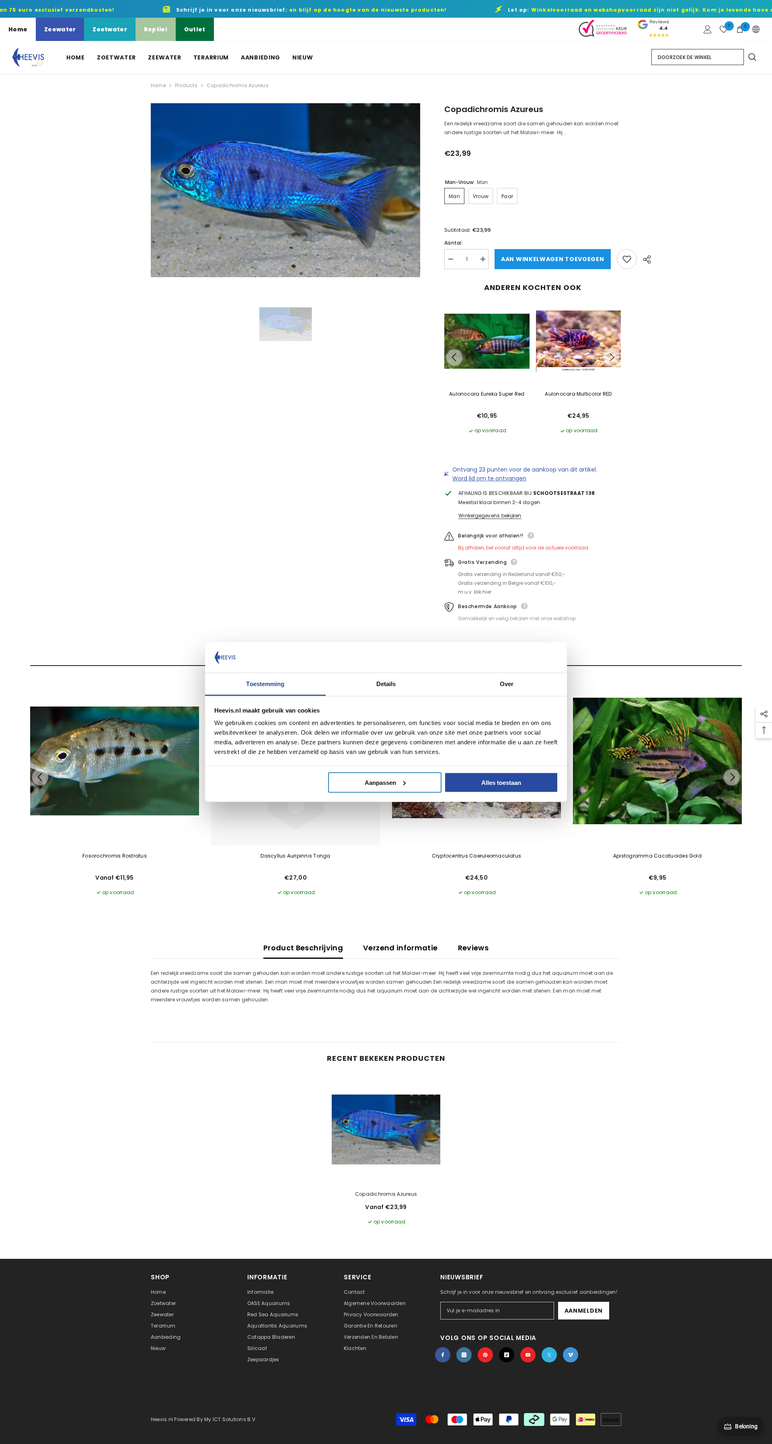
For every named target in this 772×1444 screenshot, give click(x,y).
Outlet (194, 29)
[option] (286, 190)
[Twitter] (549, 1354)
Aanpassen (380, 782)
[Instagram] (464, 1354)
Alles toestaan (501, 782)
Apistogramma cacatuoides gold (657, 855)
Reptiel (155, 29)
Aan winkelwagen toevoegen (552, 259)
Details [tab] (386, 683)
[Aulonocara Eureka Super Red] (487, 341)
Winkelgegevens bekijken (490, 515)
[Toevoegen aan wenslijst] (627, 259)
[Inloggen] (708, 29)
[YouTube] (528, 1354)
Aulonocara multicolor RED (578, 393)
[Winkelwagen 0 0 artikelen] (740, 29)
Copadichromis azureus (386, 1194)
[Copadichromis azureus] (386, 1129)
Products (186, 85)
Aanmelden (584, 1311)
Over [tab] (506, 683)
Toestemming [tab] (265, 683)
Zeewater (60, 29)
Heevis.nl (162, 1419)
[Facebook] (442, 1354)
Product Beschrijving (303, 948)
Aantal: (453, 242)
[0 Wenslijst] (724, 29)
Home (17, 29)
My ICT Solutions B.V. (230, 1419)
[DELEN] (644, 259)
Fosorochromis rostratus (114, 855)
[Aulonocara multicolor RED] (578, 341)
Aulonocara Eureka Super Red (486, 393)
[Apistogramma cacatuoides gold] (657, 761)
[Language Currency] (756, 29)
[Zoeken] (752, 57)
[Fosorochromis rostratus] (114, 761)
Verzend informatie (400, 948)
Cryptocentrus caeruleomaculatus (476, 855)
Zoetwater (109, 29)
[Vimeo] (570, 1354)
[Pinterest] (485, 1354)
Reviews (473, 948)
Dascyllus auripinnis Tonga (295, 855)
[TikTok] (506, 1354)
